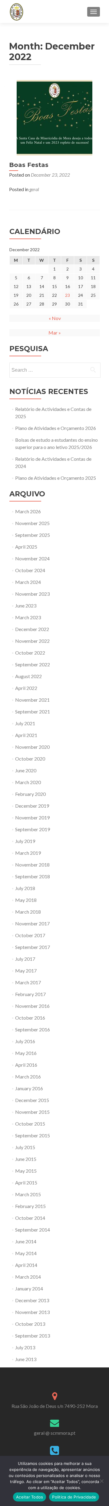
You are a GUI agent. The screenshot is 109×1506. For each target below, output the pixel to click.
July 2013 (25, 1347)
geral (34, 189)
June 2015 (25, 1159)
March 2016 (28, 1076)
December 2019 (32, 806)
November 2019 (32, 817)
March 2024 (28, 582)
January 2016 (29, 1088)
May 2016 (26, 1053)
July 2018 (25, 888)
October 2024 (30, 570)
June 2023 (25, 605)
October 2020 (30, 758)
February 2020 (30, 794)
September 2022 (32, 664)
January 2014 (29, 1288)
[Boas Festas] (54, 117)
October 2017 (30, 935)
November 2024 (32, 558)
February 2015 (30, 1206)
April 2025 (26, 547)
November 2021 (32, 700)
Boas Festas (28, 164)
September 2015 (32, 1135)
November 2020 (32, 747)
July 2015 (25, 1147)
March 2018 (28, 912)
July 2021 (25, 723)
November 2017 (32, 923)
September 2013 (32, 1335)
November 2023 (32, 594)
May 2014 (26, 1253)
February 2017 (30, 994)
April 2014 (26, 1265)
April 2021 (26, 735)
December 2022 (32, 629)
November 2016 (32, 1006)
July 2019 (25, 841)
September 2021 (32, 711)
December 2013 (32, 1300)
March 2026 (28, 511)
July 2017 (25, 959)
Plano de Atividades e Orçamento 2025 (55, 478)
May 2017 (26, 970)
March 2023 (28, 617)
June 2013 (25, 1359)
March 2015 (28, 1194)
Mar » (54, 332)
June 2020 (25, 770)
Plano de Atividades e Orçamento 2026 (55, 428)
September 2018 (32, 876)
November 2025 (32, 523)
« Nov (55, 318)
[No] (101, 1481)
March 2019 (28, 853)
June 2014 (25, 1241)
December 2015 (32, 1100)
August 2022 (28, 676)
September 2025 (32, 535)
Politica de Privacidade (74, 1497)
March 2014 (28, 1277)
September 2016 (32, 1029)
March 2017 (28, 982)
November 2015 (32, 1112)
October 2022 (30, 652)
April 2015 (26, 1182)
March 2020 (28, 782)
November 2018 (32, 864)
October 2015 (30, 1123)
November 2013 (32, 1312)
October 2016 (30, 1018)
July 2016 (25, 1041)
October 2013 (30, 1324)
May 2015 (26, 1171)
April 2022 (26, 688)
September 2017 (32, 947)
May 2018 (26, 900)
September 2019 (32, 829)
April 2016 (26, 1065)
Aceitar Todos (29, 1497)
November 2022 (32, 641)
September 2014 (32, 1229)
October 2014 (30, 1218)
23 (67, 295)
